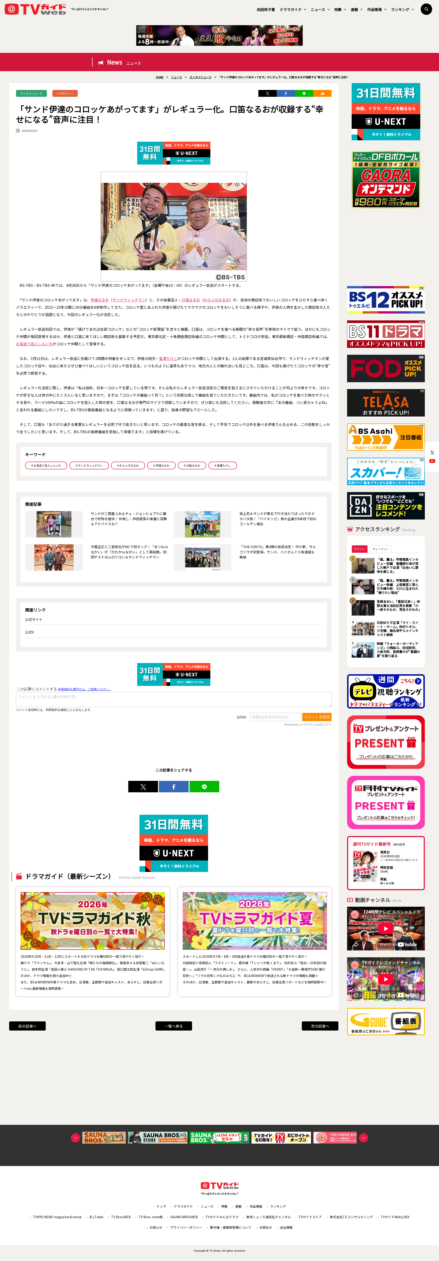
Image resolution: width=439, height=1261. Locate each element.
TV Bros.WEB (121, 1216)
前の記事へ (27, 1026)
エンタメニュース (31, 93)
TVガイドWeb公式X (395, 1216)
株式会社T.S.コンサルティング (351, 1216)
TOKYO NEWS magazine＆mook (57, 1216)
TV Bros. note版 (151, 1216)
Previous (75, 1137)
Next (363, 1137)
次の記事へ (320, 1026)
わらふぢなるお (216, 300)
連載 (354, 9)
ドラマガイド (291, 9)
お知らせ (156, 1227)
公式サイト (33, 619)
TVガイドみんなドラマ (222, 1216)
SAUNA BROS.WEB (184, 1216)
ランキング (400, 9)
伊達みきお (100, 300)
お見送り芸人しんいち (34, 343)
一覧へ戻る (174, 1026)
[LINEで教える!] (304, 93)
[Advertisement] (386, 247)
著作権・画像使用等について (231, 1227)
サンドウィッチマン (128, 300)
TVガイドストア (310, 1216)
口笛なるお (191, 300)
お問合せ (265, 1227)
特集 (338, 9)
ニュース (318, 9)
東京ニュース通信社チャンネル (268, 1216)
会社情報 (286, 1227)
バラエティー (65, 93)
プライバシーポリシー (186, 1227)
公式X (29, 632)
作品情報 (374, 9)
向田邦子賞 (266, 9)
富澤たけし (168, 358)
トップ (161, 1206)
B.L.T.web (96, 1216)
